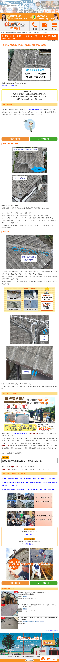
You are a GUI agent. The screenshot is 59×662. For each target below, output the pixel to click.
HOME (2, 32)
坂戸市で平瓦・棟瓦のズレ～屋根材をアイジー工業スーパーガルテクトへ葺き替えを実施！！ (29, 489)
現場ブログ (8, 32)
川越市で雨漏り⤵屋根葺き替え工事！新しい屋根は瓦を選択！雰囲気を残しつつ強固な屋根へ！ (29, 478)
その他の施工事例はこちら (52, 630)
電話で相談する (15, 139)
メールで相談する (43, 139)
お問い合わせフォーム (31, 544)
